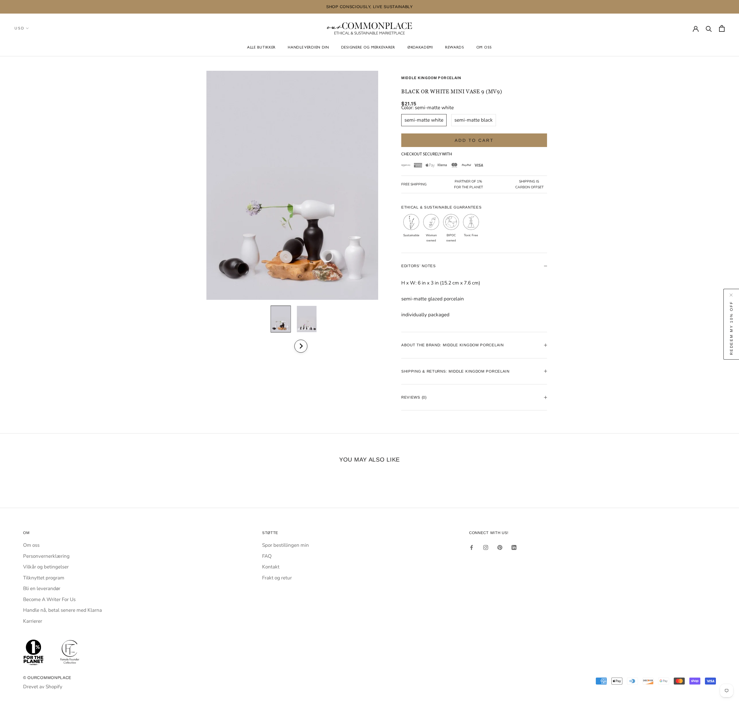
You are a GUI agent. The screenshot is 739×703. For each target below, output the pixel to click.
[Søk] (709, 28)
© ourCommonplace (47, 677)
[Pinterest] (499, 547)
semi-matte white (423, 120)
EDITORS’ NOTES (418, 266)
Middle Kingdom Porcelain (431, 78)
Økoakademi (420, 48)
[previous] (285, 346)
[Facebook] (471, 547)
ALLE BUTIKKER (261, 48)
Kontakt (270, 566)
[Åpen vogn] (722, 28)
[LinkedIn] (514, 547)
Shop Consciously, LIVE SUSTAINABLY (193, 6)
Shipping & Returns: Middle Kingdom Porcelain (455, 371)
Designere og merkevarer (368, 48)
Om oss (484, 48)
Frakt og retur (277, 577)
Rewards (454, 48)
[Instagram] (485, 547)
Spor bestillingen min (285, 545)
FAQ (267, 556)
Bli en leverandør (41, 588)
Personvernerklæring (46, 556)
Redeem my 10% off (731, 328)
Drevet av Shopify (42, 686)
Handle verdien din (308, 48)
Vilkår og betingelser (46, 566)
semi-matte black (473, 120)
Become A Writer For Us (49, 599)
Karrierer (32, 621)
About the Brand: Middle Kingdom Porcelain (452, 345)
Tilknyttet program (43, 577)
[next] (300, 346)
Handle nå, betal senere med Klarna (62, 610)
